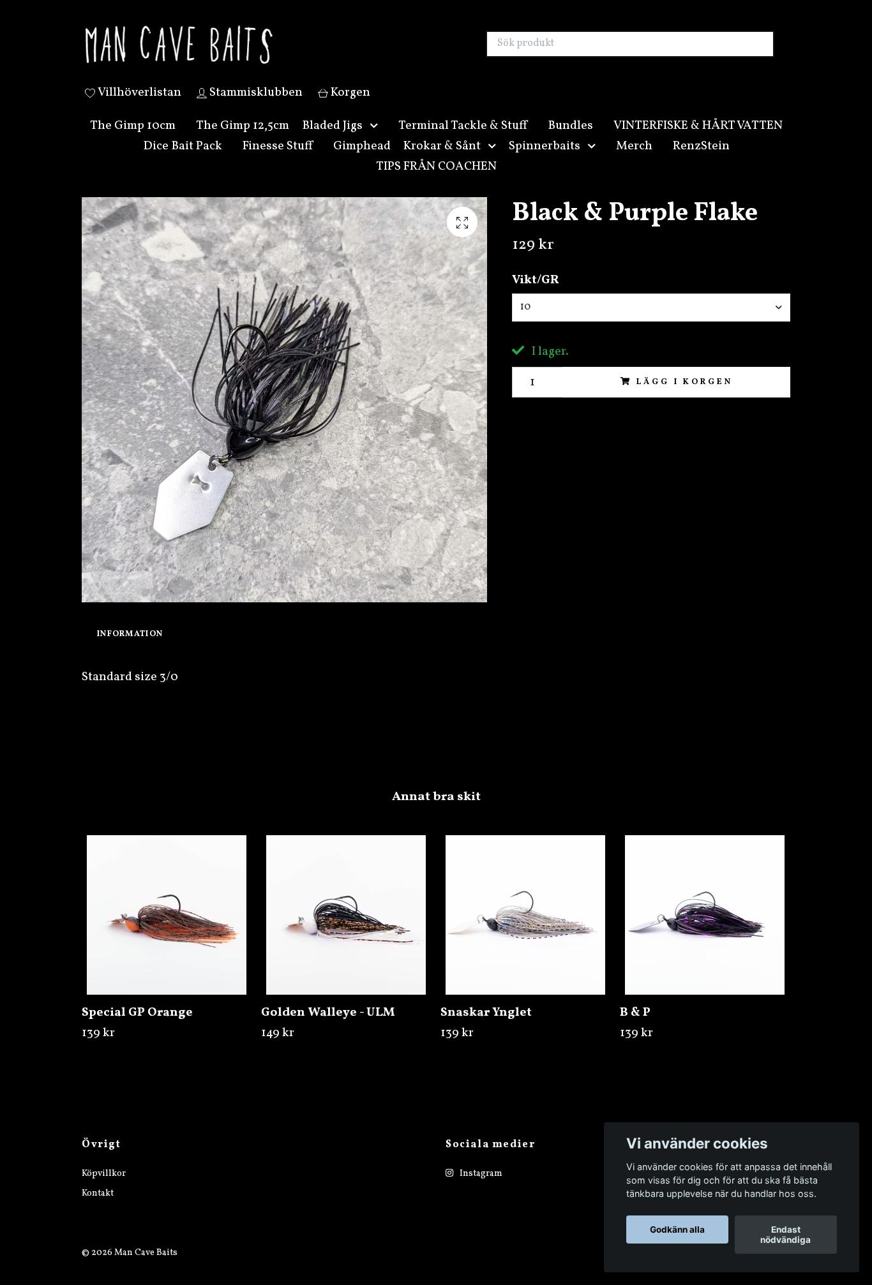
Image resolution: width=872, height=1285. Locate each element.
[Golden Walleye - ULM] (346, 929)
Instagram (480, 1189)
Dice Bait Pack (182, 160)
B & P (635, 1027)
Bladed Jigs (332, 140)
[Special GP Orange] (167, 929)
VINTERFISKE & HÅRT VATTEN (698, 140)
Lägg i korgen (684, 397)
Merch (634, 160)
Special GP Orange (137, 1027)
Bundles (570, 140)
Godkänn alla (677, 1229)
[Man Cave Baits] (259, 51)
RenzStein (701, 160)
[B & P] (705, 929)
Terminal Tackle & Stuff (462, 140)
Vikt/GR (535, 295)
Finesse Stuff (278, 160)
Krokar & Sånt (442, 160)
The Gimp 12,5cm (242, 140)
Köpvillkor (104, 1189)
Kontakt (98, 1208)
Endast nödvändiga (785, 1234)
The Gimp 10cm (133, 140)
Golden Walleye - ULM (328, 1027)
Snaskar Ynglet (486, 1027)
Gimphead (362, 160)
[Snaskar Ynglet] (525, 929)
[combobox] (651, 322)
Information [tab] (130, 649)
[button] (376, 140)
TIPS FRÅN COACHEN (436, 181)
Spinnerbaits (544, 160)
